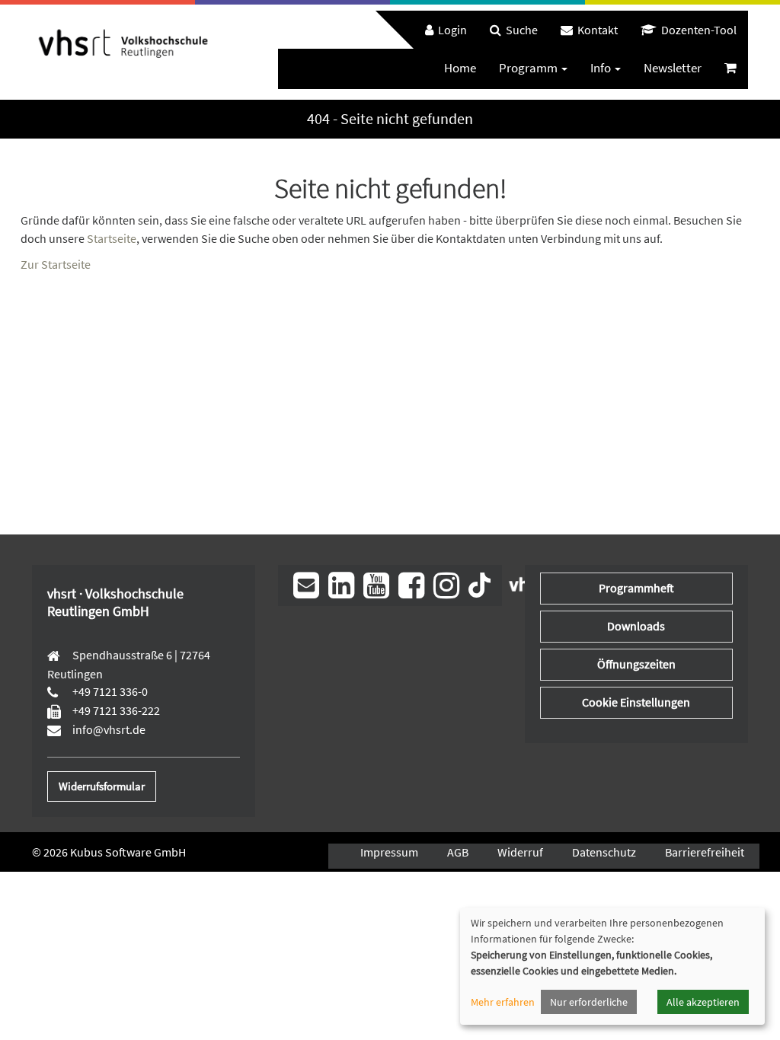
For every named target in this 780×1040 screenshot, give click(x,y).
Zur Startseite (56, 264)
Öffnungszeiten (636, 664)
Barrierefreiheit (704, 852)
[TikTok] (479, 584)
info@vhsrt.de (107, 729)
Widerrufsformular (102, 786)
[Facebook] (411, 585)
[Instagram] (446, 585)
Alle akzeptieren (703, 1002)
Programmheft (636, 587)
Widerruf (520, 852)
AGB (457, 852)
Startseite (111, 238)
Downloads (636, 625)
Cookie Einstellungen (636, 702)
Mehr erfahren (503, 1002)
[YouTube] (376, 585)
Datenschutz (604, 852)
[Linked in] (341, 585)
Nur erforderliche (589, 1002)
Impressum (389, 852)
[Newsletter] (306, 585)
